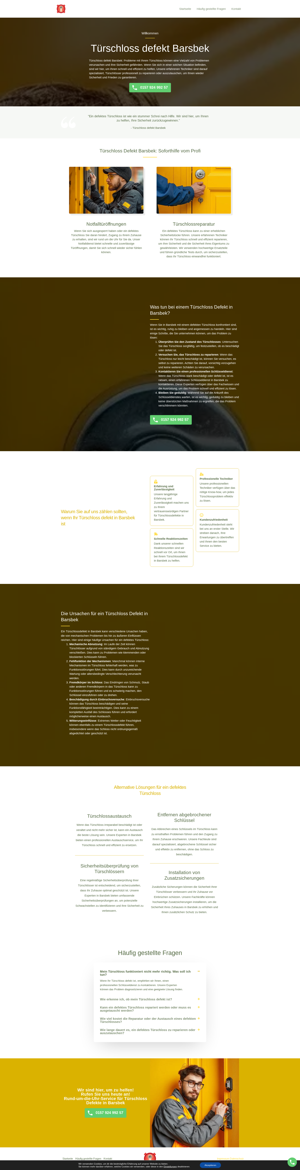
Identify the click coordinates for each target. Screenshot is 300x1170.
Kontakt (236, 8)
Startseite (185, 8)
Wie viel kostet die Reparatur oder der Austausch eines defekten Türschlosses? (148, 1020)
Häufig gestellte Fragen (211, 8)
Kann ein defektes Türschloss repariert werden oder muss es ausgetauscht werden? (145, 1009)
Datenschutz (237, 1158)
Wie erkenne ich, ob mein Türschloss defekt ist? (136, 999)
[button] (150, 973)
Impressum (223, 1158)
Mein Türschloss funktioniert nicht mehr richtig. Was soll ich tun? (145, 973)
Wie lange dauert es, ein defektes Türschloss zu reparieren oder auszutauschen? (147, 1031)
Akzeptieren (210, 1165)
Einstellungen (170, 1166)
